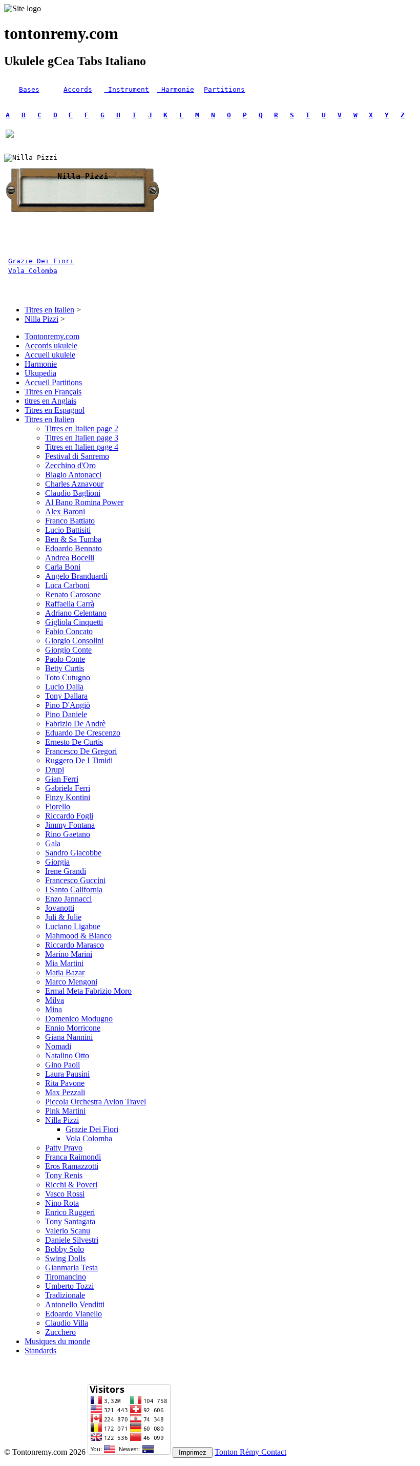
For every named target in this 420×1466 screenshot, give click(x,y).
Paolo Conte (65, 659)
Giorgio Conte (68, 649)
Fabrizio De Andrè (75, 723)
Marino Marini (68, 954)
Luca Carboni (67, 585)
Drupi (54, 769)
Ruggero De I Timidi (79, 760)
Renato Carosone (73, 594)
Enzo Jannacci (68, 898)
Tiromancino (65, 1276)
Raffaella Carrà (69, 603)
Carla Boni (62, 566)
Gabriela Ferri (67, 788)
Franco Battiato (70, 520)
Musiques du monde (57, 1341)
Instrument (126, 89)
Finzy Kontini (67, 797)
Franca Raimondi (73, 1157)
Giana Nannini (69, 1037)
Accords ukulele (51, 345)
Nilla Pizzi (41, 319)
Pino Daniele (66, 714)
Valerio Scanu (67, 1230)
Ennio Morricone (72, 1027)
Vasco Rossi (65, 1193)
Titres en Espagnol (55, 410)
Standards (40, 1350)
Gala (52, 843)
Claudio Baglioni (72, 493)
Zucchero (60, 1332)
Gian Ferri (61, 778)
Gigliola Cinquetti (74, 622)
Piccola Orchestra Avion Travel (95, 1101)
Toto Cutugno (67, 677)
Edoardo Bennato (73, 548)
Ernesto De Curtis (74, 742)
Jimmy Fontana (70, 825)
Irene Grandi (65, 871)
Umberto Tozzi (69, 1286)
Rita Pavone (65, 1083)
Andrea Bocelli (69, 557)
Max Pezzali (65, 1092)
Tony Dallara (66, 696)
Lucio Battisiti (68, 530)
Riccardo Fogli (69, 815)
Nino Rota (62, 1203)
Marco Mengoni (71, 981)
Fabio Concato (69, 631)
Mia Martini (64, 963)
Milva (54, 1000)
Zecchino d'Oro (70, 465)
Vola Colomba (32, 271)
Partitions (224, 89)
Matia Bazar (65, 972)
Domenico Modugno (79, 1018)
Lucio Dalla (64, 686)
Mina (53, 1009)
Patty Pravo (63, 1147)
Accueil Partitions (53, 382)
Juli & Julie (63, 917)
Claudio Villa (66, 1322)
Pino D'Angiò (67, 705)
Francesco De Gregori (81, 751)
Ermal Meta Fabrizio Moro (88, 991)
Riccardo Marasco (74, 944)
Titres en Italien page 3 (81, 437)
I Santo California (73, 889)
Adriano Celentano (76, 613)
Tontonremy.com (52, 336)
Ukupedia (40, 373)
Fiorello (57, 806)
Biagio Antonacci (73, 474)
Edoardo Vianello (73, 1313)
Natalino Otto (67, 1055)
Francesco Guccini (75, 880)
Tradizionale (65, 1295)
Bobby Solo (64, 1249)
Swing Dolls (65, 1258)
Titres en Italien (49, 309)
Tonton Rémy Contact (250, 1452)
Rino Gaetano (67, 834)
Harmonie (175, 89)
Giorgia (57, 861)
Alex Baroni (65, 511)
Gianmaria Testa (71, 1267)
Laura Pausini (67, 1074)
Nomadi (58, 1046)
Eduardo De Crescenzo (82, 732)
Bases (29, 89)
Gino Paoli (62, 1064)
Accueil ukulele (50, 354)
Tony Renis (63, 1175)
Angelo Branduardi (76, 576)
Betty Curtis (64, 668)
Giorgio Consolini (74, 640)
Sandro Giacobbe (73, 852)
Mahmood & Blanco (78, 935)
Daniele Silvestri (71, 1239)
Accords (78, 89)
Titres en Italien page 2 (81, 428)
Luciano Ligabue (72, 926)
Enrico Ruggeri (70, 1212)
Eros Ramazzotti (71, 1166)
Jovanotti (59, 908)
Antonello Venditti (74, 1304)
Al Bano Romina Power (84, 502)
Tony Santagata (70, 1221)
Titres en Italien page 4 (81, 447)
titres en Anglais (50, 400)
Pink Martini (65, 1110)
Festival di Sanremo (77, 456)
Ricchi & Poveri (71, 1184)
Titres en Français (53, 391)
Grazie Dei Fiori (41, 261)
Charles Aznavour (74, 483)
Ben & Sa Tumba (73, 539)
